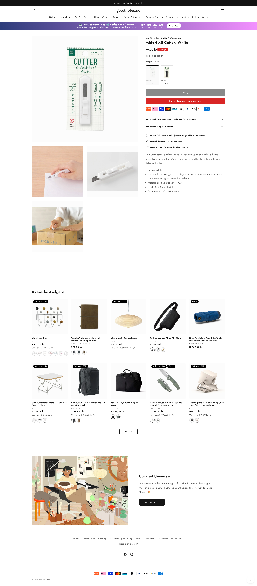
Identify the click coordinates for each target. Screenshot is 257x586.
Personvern (162, 538)
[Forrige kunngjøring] (33, 3)
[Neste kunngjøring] (224, 3)
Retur (138, 538)
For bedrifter (177, 538)
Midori (149, 38)
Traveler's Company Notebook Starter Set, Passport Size (86, 339)
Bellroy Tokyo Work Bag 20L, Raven (125, 404)
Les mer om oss (151, 502)
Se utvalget (174, 26)
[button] (35, 10)
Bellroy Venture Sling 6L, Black (165, 338)
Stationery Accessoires (168, 38)
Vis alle (128, 431)
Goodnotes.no (44, 579)
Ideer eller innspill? (128, 543)
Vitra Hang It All (40, 338)
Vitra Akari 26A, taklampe (124, 338)
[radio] (152, 75)
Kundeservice (88, 538)
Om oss (75, 538)
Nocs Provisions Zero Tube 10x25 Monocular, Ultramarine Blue (206, 339)
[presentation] (66, 353)
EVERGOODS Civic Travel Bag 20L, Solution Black (89, 403)
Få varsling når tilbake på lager (185, 101)
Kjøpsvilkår (149, 538)
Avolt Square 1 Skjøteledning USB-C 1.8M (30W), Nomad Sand (207, 403)
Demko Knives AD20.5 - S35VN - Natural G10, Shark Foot (166, 403)
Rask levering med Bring (121, 538)
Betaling (102, 538)
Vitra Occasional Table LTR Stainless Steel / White (50, 403)
